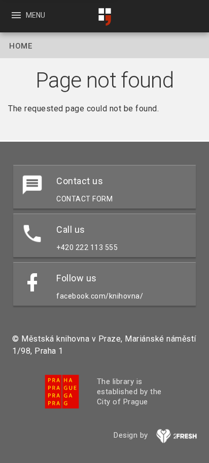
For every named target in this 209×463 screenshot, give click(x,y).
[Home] (104, 17)
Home (20, 46)
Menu (27, 15)
